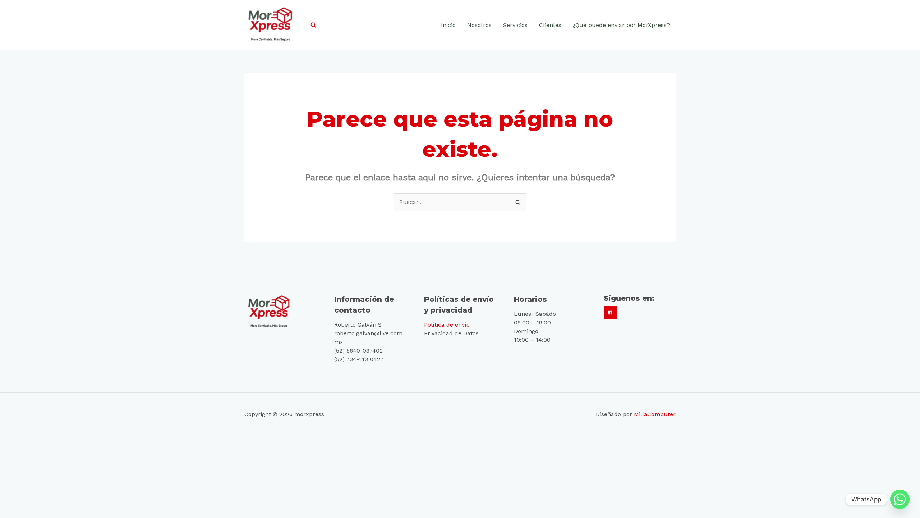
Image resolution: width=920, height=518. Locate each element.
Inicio (448, 25)
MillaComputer (655, 414)
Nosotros (479, 25)
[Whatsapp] (900, 499)
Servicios (515, 25)
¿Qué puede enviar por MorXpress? (621, 25)
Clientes (550, 25)
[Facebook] (610, 312)
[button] (313, 25)
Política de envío (447, 324)
